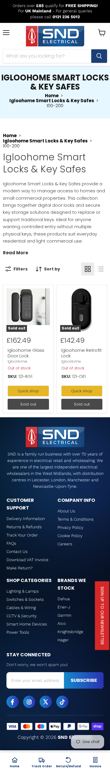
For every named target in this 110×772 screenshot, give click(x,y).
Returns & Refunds (24, 526)
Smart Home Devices (26, 624)
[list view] (100, 269)
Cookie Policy (69, 535)
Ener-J (63, 607)
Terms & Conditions (75, 519)
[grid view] (87, 269)
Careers (64, 543)
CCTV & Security (21, 615)
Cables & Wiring (21, 607)
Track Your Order (22, 535)
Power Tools (17, 632)
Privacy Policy (70, 527)
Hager (63, 640)
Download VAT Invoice (27, 559)
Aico (61, 623)
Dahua (63, 598)
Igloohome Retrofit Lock (81, 353)
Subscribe (84, 680)
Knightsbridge (70, 631)
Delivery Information (25, 518)
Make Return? (19, 568)
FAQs (11, 543)
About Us (66, 511)
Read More (15, 253)
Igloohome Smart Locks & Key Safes (51, 100)
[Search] (99, 56)
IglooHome (17, 361)
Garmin (64, 615)
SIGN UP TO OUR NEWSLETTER (102, 616)
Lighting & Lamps (22, 591)
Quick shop (28, 391)
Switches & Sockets (25, 599)
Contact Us (17, 551)
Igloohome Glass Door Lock (26, 353)
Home (52, 95)
